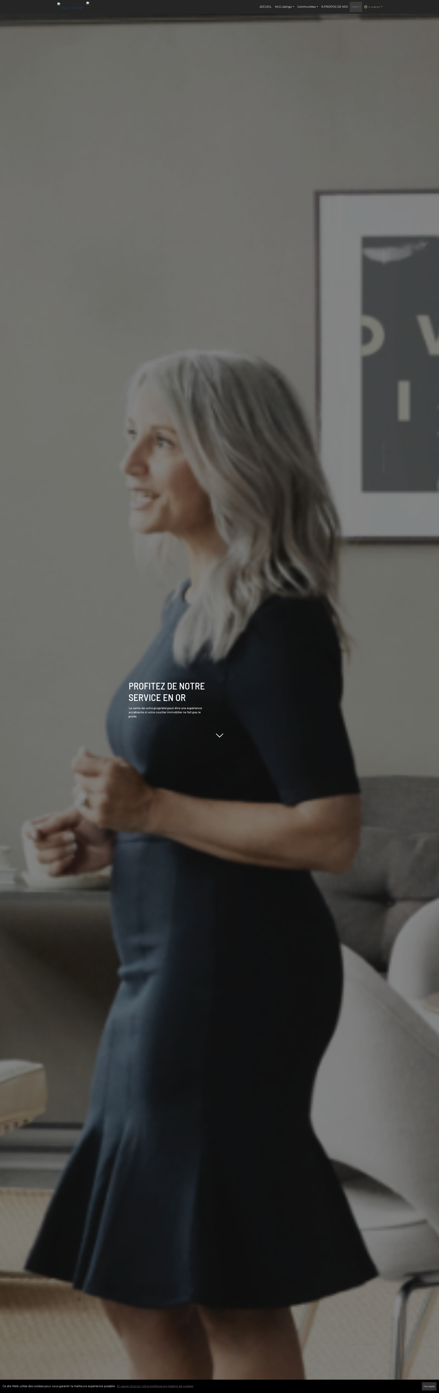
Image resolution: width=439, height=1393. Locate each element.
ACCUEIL (266, 6)
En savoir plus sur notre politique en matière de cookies (155, 1386)
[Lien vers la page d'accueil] (71, 7)
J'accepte (429, 1386)
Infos (356, 8)
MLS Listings (285, 8)
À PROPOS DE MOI (334, 6)
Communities (308, 8)
